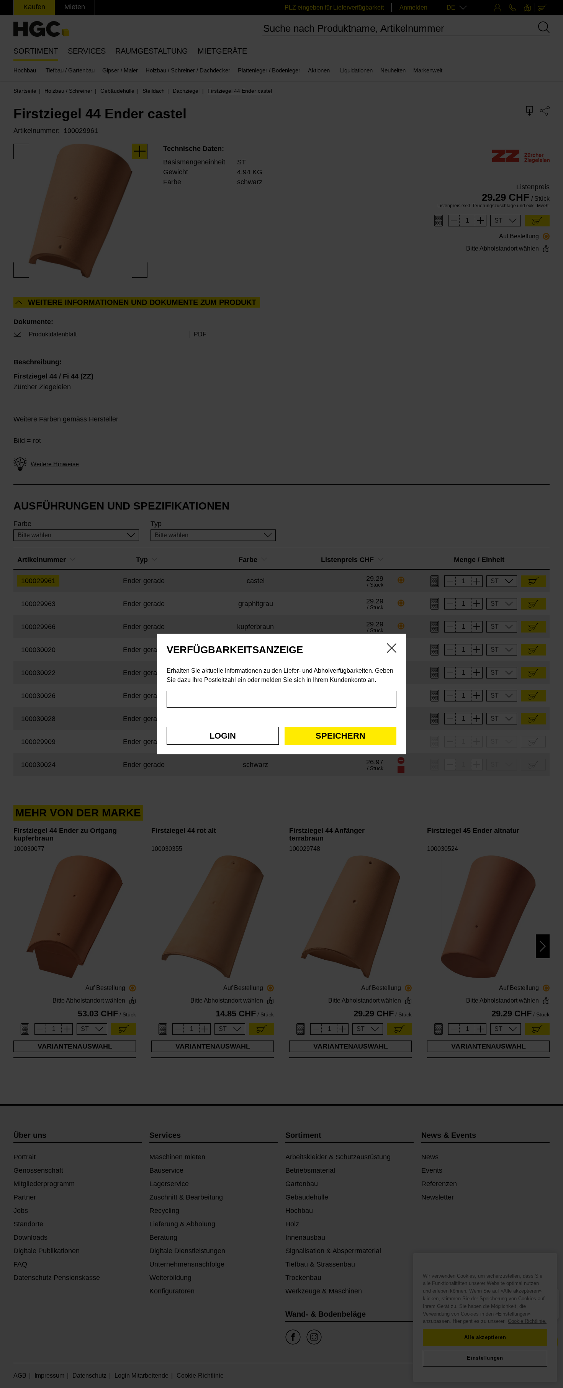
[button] (223, 736)
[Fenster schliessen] (391, 649)
